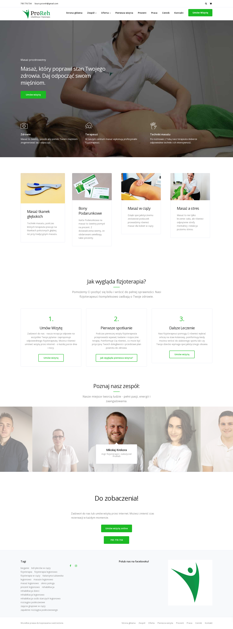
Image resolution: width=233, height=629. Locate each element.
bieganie (25, 568)
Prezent (142, 12)
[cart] (211, 3)
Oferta (105, 12)
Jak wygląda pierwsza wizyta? (116, 357)
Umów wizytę (51, 357)
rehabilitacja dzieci (30, 590)
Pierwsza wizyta (124, 12)
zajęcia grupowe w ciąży (33, 606)
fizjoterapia (26, 571)
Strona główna (74, 12)
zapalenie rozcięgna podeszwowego (39, 609)
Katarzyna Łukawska (52, 575)
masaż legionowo (30, 583)
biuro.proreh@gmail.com (46, 3)
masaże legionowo (43, 579)
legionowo (26, 579)
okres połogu (48, 583)
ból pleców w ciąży (41, 568)
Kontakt (179, 12)
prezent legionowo (30, 587)
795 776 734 (26, 3)
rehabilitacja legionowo (32, 594)
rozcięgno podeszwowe (33, 602)
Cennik (166, 12)
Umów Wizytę (200, 12)
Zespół (90, 12)
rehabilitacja (48, 587)
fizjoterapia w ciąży (30, 575)
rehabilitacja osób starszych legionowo (41, 598)
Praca (154, 12)
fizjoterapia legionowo (45, 571)
